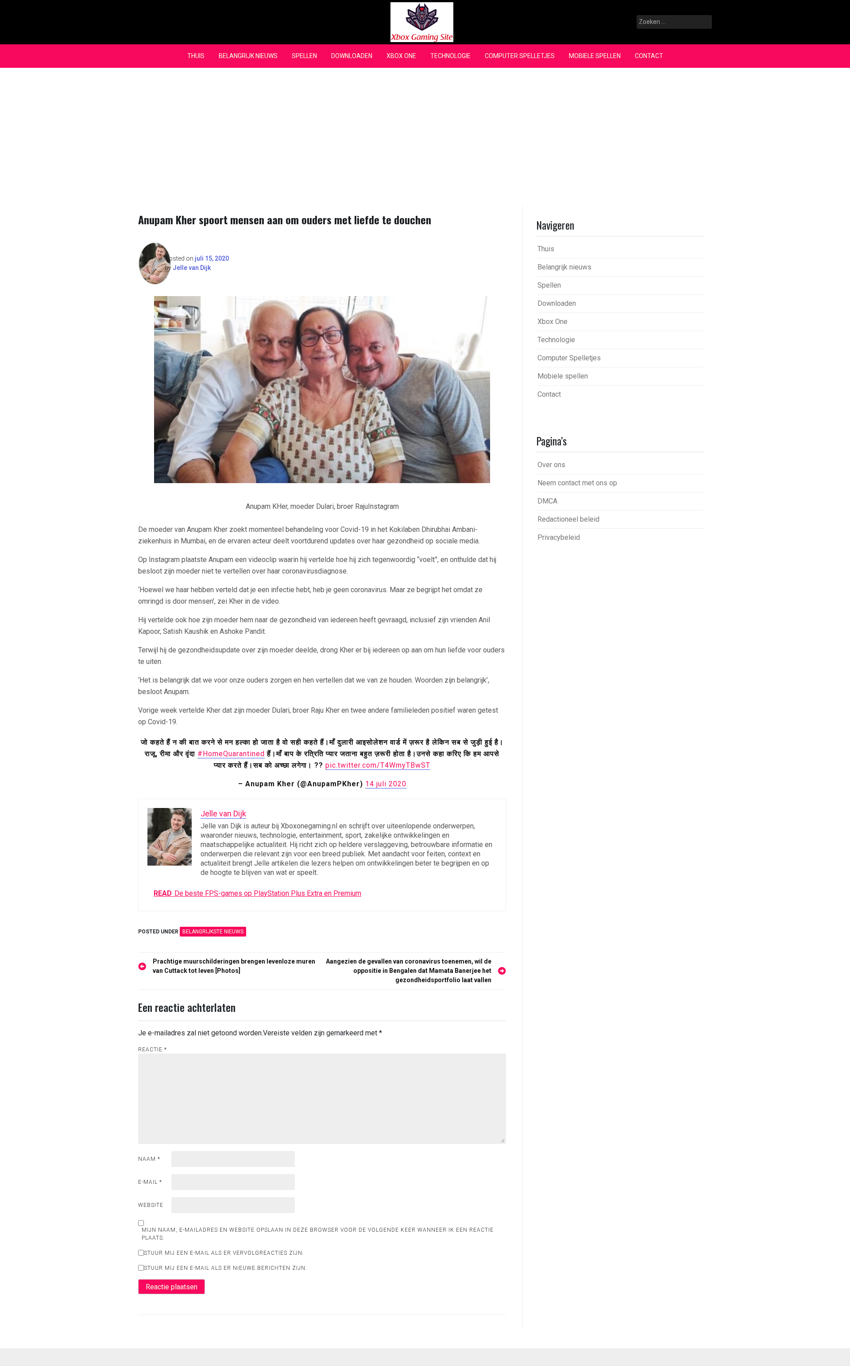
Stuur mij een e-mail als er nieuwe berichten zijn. (225, 1268)
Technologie (450, 55)
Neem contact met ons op (577, 483)
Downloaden (351, 55)
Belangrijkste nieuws (212, 932)
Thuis (196, 55)
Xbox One (401, 55)
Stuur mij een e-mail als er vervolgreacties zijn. (224, 1253)
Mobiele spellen (595, 55)
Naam (149, 1159)
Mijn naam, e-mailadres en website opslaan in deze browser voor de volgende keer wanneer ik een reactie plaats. (318, 1234)
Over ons (551, 465)
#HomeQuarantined (231, 753)
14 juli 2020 (385, 784)
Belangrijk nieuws (248, 55)
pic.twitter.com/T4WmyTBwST (377, 765)
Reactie (152, 1049)
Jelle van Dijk (192, 267)
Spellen (304, 55)
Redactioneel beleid (568, 519)
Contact (649, 55)
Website (150, 1205)
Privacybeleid (558, 537)
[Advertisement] (425, 134)
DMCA (547, 501)
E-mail (150, 1182)
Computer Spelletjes (520, 55)
